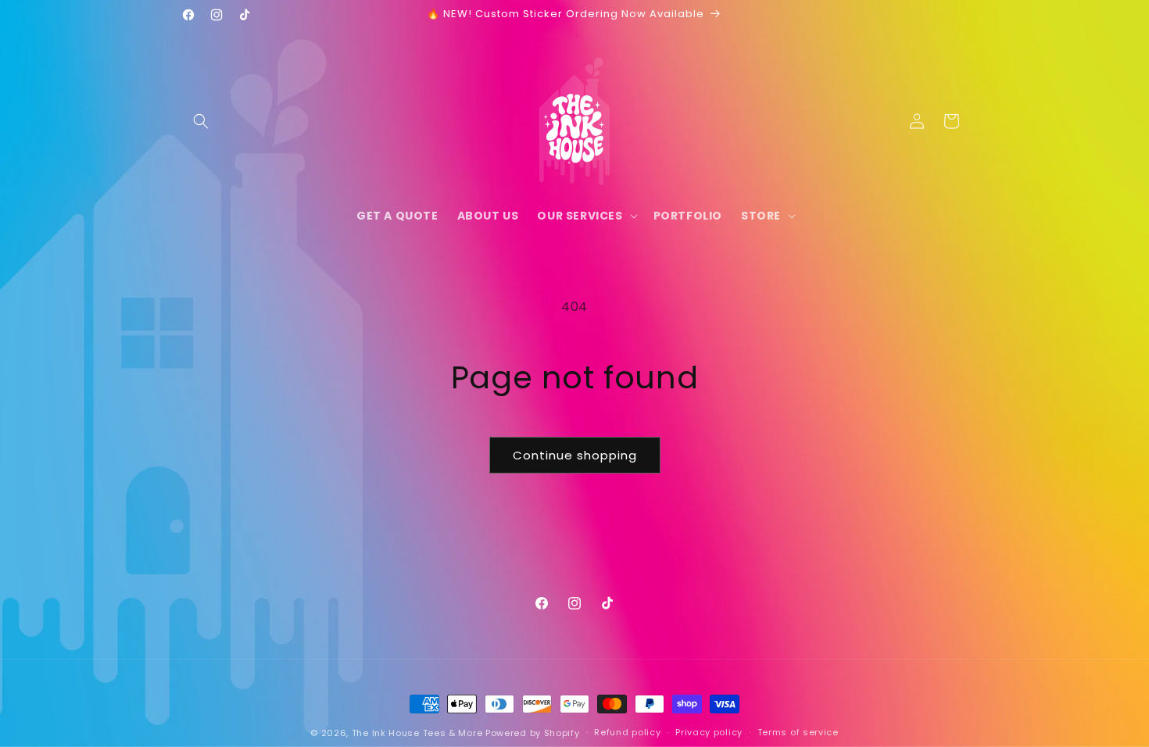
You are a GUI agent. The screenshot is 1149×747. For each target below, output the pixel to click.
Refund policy (627, 732)
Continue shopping (575, 455)
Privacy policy (709, 732)
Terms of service (798, 732)
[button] (201, 121)
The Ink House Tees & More (417, 733)
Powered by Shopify (532, 733)
